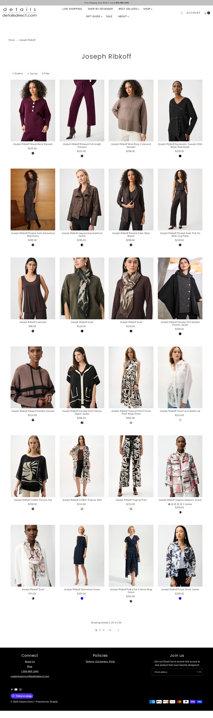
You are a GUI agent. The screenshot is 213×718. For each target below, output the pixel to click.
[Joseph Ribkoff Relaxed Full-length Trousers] (82, 110)
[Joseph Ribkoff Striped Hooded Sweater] (33, 377)
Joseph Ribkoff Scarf (82, 322)
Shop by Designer (100, 9)
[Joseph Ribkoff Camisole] (33, 288)
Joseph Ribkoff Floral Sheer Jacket (180, 589)
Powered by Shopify (47, 701)
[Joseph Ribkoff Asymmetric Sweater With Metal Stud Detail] (180, 110)
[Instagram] (20, 690)
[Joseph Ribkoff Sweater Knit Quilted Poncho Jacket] (180, 288)
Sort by (34, 73)
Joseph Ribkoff (27, 40)
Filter (47, 73)
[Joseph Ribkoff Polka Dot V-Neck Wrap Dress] (131, 556)
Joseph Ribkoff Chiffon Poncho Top (33, 500)
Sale (109, 16)
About (122, 16)
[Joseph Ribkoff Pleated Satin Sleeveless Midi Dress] (33, 199)
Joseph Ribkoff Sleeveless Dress (82, 589)
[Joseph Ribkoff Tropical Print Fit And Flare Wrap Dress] (131, 377)
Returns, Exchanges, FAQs (100, 661)
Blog (29, 666)
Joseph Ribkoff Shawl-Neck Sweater (33, 144)
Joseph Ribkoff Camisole (33, 322)
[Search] (181, 13)
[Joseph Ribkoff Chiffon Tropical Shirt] (82, 466)
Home (12, 40)
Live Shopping (72, 9)
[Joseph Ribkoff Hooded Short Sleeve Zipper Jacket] (82, 377)
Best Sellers (128, 9)
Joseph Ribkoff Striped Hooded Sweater (33, 411)
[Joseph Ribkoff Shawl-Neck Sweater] (33, 110)
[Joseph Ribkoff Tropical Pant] (131, 466)
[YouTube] (15, 690)
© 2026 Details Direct (22, 701)
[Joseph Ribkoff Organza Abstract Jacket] (180, 466)
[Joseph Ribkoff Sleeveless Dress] (82, 556)
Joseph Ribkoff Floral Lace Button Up (180, 411)
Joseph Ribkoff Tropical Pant (131, 500)
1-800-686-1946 (30, 671)
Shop (146, 9)
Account (193, 13)
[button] (175, 504)
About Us (30, 661)
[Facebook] (11, 690)
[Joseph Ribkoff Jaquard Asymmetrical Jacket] (82, 199)
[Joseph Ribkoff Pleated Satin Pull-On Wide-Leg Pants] (180, 199)
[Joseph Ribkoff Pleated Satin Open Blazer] (131, 199)
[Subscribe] (198, 672)
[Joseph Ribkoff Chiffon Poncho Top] (33, 466)
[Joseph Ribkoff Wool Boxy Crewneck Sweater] (131, 110)
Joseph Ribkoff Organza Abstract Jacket (180, 500)
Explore (19, 73)
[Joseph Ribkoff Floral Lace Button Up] (180, 377)
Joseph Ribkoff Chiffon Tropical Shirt (82, 500)
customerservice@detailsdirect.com (30, 676)
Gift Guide (93, 16)
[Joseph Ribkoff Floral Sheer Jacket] (180, 556)
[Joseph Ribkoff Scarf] (82, 288)
